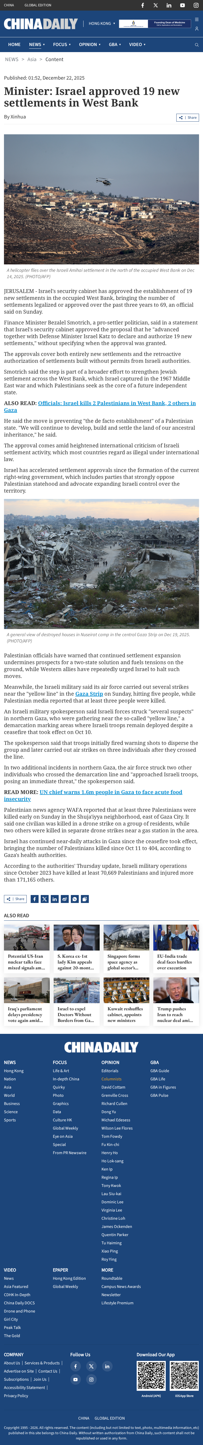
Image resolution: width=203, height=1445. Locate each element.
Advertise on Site (19, 1371)
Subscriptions (16, 1379)
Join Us (40, 1379)
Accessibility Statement (24, 1388)
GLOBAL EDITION (38, 5)
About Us (12, 1363)
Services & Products (42, 1363)
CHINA (9, 5)
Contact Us (47, 1371)
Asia (31, 59)
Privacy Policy (16, 1396)
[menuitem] (100, 23)
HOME (14, 44)
